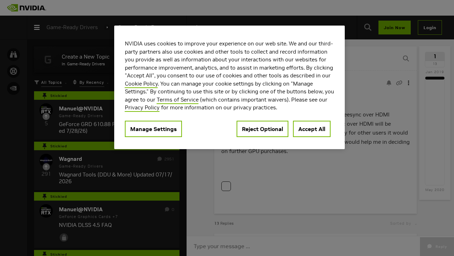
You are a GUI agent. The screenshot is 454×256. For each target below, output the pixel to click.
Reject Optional (262, 128)
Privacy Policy (142, 107)
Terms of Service (178, 99)
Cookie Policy (141, 83)
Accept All (311, 128)
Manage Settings (153, 128)
